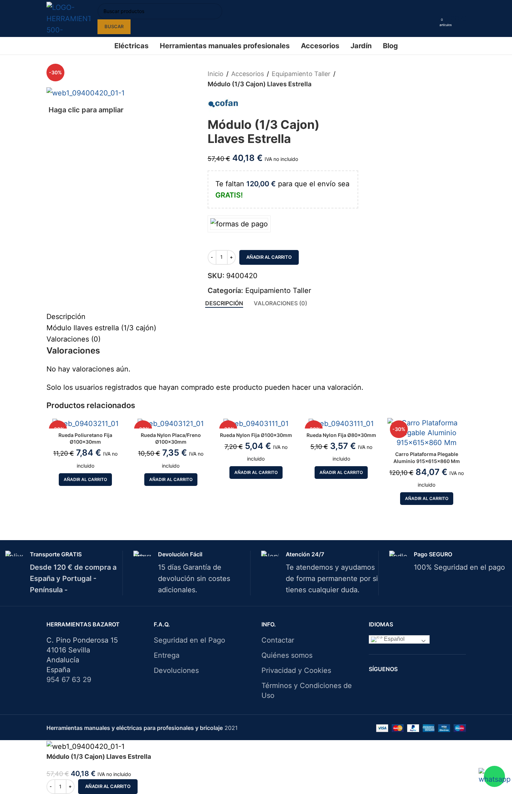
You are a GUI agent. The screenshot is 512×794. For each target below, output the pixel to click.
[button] (85, 479)
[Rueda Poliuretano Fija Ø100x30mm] (85, 423)
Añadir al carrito (269, 257)
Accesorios (247, 73)
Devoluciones (176, 670)
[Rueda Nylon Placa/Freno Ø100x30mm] (171, 423)
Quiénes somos (286, 655)
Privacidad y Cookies (296, 670)
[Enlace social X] (412, 685)
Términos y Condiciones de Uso (306, 690)
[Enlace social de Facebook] (403, 685)
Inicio (215, 73)
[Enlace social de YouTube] (430, 685)
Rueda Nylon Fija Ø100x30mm (256, 435)
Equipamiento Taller (301, 73)
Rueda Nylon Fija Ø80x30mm (341, 435)
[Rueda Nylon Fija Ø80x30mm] (341, 423)
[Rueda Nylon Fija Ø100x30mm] (256, 423)
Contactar (277, 640)
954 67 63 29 (68, 679)
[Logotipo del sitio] (68, 18)
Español (394, 639)
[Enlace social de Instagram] (421, 685)
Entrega (166, 655)
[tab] (224, 303)
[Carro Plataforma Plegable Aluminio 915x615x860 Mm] (426, 433)
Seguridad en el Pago (189, 640)
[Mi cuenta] (431, 19)
